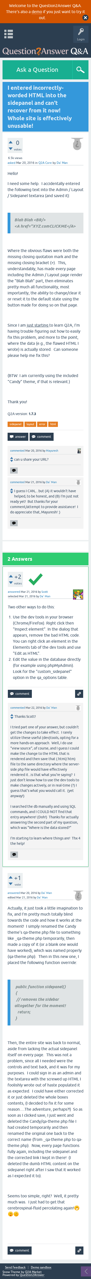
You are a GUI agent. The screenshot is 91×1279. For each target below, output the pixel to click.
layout (30, 424)
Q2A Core (45, 163)
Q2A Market (33, 1272)
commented (17, 450)
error (42, 424)
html (53, 424)
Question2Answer (32, 1275)
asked (11, 163)
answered (14, 591)
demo (37, 11)
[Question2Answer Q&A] (45, 49)
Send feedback (15, 1267)
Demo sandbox (41, 1267)
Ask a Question (37, 69)
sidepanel (15, 424)
